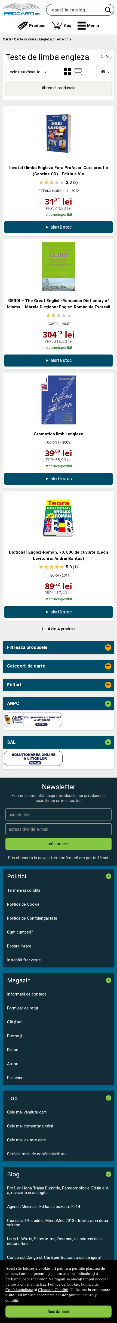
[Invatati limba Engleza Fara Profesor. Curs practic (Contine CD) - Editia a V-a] (58, 156)
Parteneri (15, 1077)
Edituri (12, 1049)
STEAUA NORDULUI (53, 191)
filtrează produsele (58, 87)
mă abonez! (59, 843)
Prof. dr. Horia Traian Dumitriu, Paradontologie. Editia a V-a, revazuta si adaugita (58, 1190)
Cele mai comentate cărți (30, 1126)
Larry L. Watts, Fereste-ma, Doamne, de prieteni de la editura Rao (55, 1241)
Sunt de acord (58, 1311)
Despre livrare (19, 946)
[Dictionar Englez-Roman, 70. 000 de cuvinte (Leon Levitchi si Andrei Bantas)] (58, 541)
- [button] (108, 704)
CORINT (53, 442)
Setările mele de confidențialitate (37, 1153)
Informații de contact (26, 994)
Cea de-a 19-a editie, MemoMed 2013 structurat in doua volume (57, 1223)
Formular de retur (22, 1008)
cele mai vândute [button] (25, 71)
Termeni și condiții (23, 890)
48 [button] (103, 71)
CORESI (53, 324)
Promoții (15, 1035)
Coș (63, 24)
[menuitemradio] (78, 71)
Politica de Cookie (63, 1284)
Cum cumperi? (20, 932)
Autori (12, 1063)
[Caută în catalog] (108, 10)
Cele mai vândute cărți (27, 1112)
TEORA (53, 575)
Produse (37, 25)
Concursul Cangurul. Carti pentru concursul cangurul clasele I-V (54, 1260)
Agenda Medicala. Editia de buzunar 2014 (43, 1206)
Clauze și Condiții (53, 1289)
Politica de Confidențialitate (32, 918)
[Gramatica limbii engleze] (58, 423)
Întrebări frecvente (24, 960)
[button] (88, 26)
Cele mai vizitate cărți (26, 1140)
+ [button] (108, 647)
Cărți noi (14, 1022)
